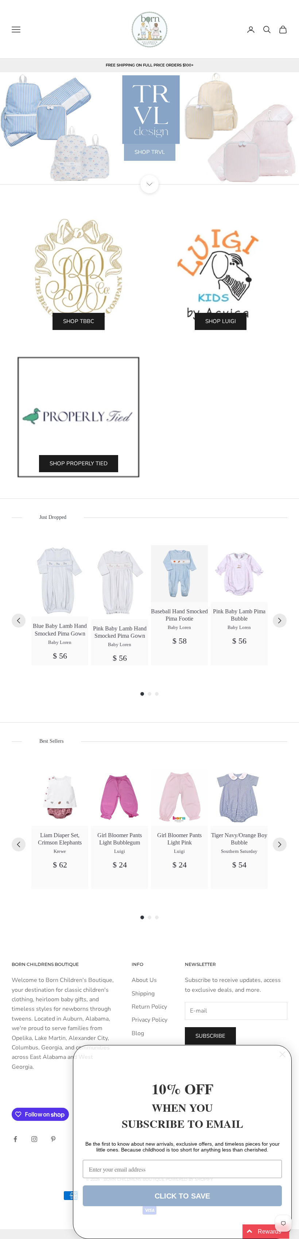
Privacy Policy (149, 1020)
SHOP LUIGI (220, 321)
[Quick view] (78, 555)
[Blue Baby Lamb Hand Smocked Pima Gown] (59, 581)
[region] (149, 128)
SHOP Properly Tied (79, 463)
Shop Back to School (149, 170)
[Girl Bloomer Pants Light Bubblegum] (119, 797)
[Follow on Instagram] (34, 1139)
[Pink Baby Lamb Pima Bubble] (239, 573)
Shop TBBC (78, 321)
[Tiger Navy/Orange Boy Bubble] (239, 797)
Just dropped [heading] (52, 517)
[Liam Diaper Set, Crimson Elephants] (59, 797)
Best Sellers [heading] (51, 741)
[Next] (280, 621)
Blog (138, 1033)
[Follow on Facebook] (15, 1139)
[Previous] (19, 621)
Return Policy (149, 1007)
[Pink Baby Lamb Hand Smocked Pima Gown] (119, 582)
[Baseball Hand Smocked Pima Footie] (179, 573)
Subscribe (210, 1036)
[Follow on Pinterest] (53, 1139)
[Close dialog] (282, 1054)
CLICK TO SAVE (182, 1196)
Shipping (143, 994)
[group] (60, 605)
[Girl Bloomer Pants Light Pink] (179, 797)
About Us (144, 980)
